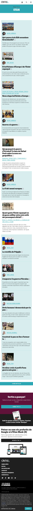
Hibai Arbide (10, 274)
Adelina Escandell (12, 332)
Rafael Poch (10, 247)
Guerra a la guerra (9, 124)
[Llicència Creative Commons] (16, 484)
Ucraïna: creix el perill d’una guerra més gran (14, 368)
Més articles (17, 383)
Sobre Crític (5, 464)
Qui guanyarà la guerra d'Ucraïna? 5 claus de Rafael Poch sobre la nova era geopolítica (14, 152)
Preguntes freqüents (8, 472)
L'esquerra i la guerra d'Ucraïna (15, 279)
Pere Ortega (10, 62)
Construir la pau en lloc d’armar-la (16, 337)
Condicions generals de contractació (9, 488)
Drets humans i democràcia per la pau (16, 308)
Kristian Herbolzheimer (13, 303)
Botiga (3, 466)
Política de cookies (21, 487)
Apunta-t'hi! (15, 440)
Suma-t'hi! (16, 406)
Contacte (4, 470)
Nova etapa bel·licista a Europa (15, 96)
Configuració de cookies (8, 508)
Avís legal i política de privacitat (8, 487)
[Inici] (6, 461)
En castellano (6, 468)
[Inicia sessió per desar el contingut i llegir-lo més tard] (15, 40)
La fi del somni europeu (12, 188)
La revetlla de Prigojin (11, 251)
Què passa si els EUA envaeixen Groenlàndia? (15, 38)
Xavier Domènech (11, 33)
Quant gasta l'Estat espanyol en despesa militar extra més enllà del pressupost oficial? (15, 214)
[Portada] (4, 2)
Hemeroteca (16, 7)
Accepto (28, 508)
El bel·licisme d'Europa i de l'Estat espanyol (16, 67)
